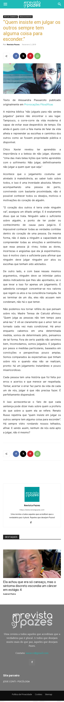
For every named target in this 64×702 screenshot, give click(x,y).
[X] (23, 56)
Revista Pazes (13, 44)
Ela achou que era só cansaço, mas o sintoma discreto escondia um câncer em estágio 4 (30, 586)
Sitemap (48, 694)
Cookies (38, 694)
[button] (5, 4)
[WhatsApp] (37, 56)
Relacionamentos (26, 17)
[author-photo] (32, 501)
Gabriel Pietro (9, 594)
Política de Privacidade (22, 694)
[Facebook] (16, 56)
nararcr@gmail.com (37, 653)
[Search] (59, 4)
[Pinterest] (30, 56)
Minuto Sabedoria (10, 17)
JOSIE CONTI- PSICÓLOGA (16, 681)
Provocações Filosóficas (38, 104)
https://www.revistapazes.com (32, 510)
